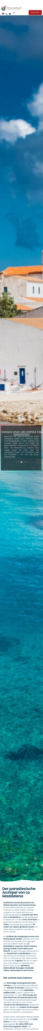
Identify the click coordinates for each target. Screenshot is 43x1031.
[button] (3, 13)
